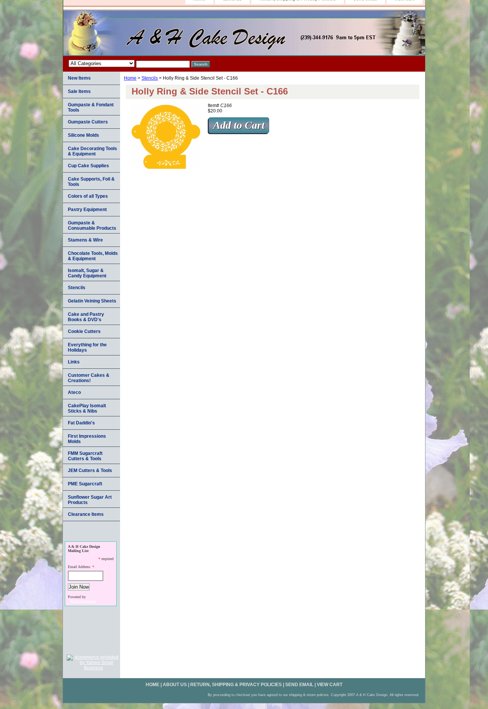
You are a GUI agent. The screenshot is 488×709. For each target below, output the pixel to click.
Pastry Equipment (87, 209)
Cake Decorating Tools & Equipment (92, 151)
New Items (79, 78)
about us (175, 684)
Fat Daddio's (81, 423)
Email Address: (79, 567)
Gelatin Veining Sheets (92, 301)
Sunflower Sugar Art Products (90, 500)
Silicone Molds (83, 135)
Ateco (74, 392)
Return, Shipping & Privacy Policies (236, 684)
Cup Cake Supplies (88, 165)
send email (299, 684)
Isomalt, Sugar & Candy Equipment (87, 273)
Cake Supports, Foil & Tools (91, 181)
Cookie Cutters (84, 331)
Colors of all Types (88, 196)
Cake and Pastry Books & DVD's (86, 317)
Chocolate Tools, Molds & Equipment (93, 256)
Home (130, 78)
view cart (329, 684)
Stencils (149, 78)
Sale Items (79, 91)
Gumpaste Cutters (88, 122)
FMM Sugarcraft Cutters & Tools (85, 456)
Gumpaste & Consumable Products (92, 225)
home (152, 684)
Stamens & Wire (85, 240)
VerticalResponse (83, 601)
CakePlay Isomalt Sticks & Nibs (87, 408)
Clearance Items (86, 514)
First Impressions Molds (87, 439)
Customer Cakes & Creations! (88, 378)
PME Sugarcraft (85, 484)
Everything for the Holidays (87, 347)
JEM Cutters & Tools (90, 470)
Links (74, 362)
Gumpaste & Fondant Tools (91, 107)
